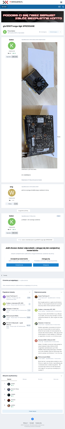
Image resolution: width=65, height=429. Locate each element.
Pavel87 (8, 310)
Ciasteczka (38, 423)
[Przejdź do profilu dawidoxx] (4, 296)
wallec (43, 358)
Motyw (25, 423)
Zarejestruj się (19, 265)
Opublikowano (54, 311)
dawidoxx (8, 297)
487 (10, 53)
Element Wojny (15, 389)
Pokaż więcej (32, 411)
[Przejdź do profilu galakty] (8, 405)
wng (11, 187)
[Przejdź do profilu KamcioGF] (36, 296)
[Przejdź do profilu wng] (12, 192)
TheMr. (8, 317)
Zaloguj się (46, 265)
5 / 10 (16, 203)
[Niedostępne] (39, 73)
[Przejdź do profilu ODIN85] (8, 395)
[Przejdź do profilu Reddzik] (8, 400)
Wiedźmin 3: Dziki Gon (12, 308)
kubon (13, 31)
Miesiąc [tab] (25, 379)
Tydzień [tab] (9, 379)
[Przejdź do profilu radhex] (4, 304)
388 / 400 (14, 56)
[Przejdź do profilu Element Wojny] (8, 389)
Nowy (10, 203)
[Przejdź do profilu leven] (36, 323)
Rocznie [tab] (40, 379)
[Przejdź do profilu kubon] (5, 32)
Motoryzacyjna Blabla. (12, 315)
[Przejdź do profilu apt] (36, 340)
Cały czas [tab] (55, 379)
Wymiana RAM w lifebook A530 (46, 340)
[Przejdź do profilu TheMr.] (4, 316)
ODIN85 (13, 394)
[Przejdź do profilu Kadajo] (8, 384)
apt (42, 341)
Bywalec (9, 56)
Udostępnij (43, 32)
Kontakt (32, 423)
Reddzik (13, 399)
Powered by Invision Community (32, 426)
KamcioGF (44, 297)
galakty (13, 405)
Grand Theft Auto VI (11, 296)
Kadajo (13, 383)
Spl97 (7, 326)
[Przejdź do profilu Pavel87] (4, 309)
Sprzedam (21, 33)
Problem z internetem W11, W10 (14, 303)
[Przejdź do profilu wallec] (36, 357)
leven (43, 324)
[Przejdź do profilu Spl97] (4, 323)
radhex (8, 305)
